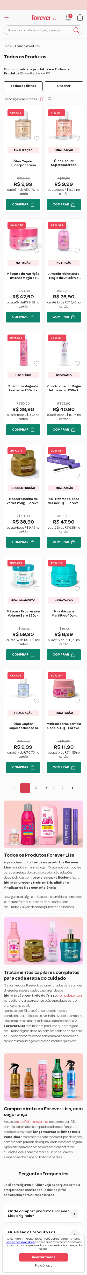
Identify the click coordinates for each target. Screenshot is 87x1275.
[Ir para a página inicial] (43, 17)
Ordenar (64, 86)
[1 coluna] (49, 99)
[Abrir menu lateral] (6, 17)
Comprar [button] (20, 204)
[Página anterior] (14, 788)
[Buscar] (76, 30)
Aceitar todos (43, 1257)
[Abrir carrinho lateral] (80, 17)
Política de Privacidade (20, 1242)
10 (62, 787)
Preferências (43, 1265)
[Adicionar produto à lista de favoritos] (36, 138)
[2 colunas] (42, 99)
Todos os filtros (23, 86)
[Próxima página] (72, 788)
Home (8, 46)
